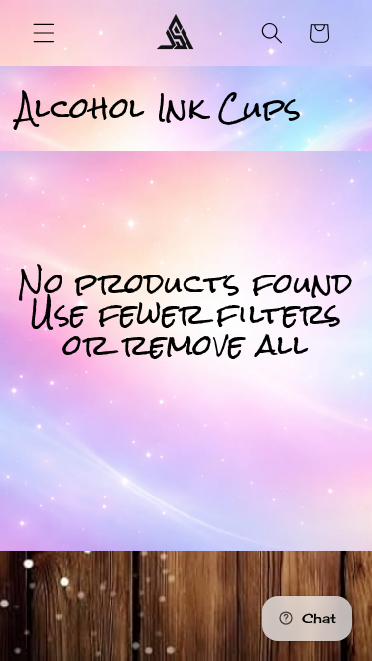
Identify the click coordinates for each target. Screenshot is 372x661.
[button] (43, 32)
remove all (215, 345)
